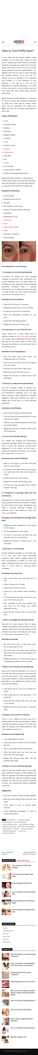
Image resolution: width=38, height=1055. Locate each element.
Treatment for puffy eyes (9, 833)
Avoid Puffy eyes (11, 820)
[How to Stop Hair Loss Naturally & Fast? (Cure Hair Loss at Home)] (5, 966)
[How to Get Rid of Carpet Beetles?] (5, 1003)
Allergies (7, 149)
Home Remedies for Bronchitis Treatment (29, 853)
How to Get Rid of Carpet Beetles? (23, 1000)
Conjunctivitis (8, 152)
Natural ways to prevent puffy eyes (26, 826)
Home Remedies (8, 931)
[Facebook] (4, 841)
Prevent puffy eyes (7, 828)
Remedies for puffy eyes (26, 828)
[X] (8, 841)
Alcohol (6, 163)
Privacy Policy (30, 1051)
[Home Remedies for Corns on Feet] (5, 984)
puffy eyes (16, 828)
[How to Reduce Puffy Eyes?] (6, 885)
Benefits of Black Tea (18, 1037)
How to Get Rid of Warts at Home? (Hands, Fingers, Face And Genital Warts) (23, 993)
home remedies (30, 671)
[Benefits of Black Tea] (5, 1039)
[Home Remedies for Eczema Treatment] (5, 975)
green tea (21, 453)
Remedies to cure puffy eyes (9, 831)
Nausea (6, 227)
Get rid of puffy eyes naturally (10, 824)
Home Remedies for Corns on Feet (23, 981)
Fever (6, 223)
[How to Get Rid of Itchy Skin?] (5, 1012)
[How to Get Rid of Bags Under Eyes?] (6, 876)
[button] (3, 42)
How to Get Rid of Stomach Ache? (23, 1028)
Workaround (7, 942)
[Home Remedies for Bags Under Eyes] (6, 912)
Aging (6, 142)
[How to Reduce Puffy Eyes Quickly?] (6, 867)
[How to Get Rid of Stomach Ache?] (5, 1030)
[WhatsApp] (16, 841)
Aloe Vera (12, 555)
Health (8, 46)
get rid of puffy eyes (24, 336)
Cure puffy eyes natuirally (23, 820)
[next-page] (6, 918)
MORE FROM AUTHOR (23, 860)
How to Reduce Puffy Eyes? (22, 883)
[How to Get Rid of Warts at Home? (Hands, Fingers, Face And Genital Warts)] (5, 993)
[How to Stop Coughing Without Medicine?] (5, 1021)
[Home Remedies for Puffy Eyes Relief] (6, 902)
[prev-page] (3, 918)
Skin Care (6, 939)
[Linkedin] (21, 841)
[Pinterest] (12, 841)
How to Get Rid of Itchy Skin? (21, 1010)
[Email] (25, 841)
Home (3, 46)
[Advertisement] (19, 20)
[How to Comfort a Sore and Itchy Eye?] (6, 894)
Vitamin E (5, 719)
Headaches (8, 220)
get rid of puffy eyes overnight (26, 824)
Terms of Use (19, 1053)
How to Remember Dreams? (7, 853)
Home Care (6, 936)
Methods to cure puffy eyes (9, 826)
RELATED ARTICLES (8, 860)
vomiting (15, 227)
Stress (6, 121)
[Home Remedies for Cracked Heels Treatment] (5, 957)
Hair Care (6, 933)
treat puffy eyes (22, 831)
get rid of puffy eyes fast (20, 822)
